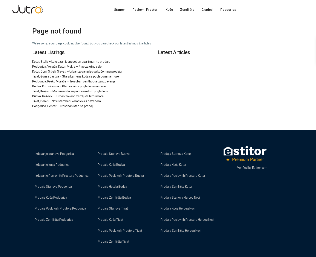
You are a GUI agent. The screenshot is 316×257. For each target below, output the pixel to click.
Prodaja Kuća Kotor (173, 164)
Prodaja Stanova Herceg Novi (180, 197)
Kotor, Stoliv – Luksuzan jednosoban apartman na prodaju (71, 61)
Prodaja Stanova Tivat (113, 208)
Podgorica (228, 10)
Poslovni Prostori (145, 10)
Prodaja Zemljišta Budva (114, 197)
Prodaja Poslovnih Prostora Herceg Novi (187, 219)
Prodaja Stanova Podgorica (53, 186)
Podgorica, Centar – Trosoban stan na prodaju (63, 106)
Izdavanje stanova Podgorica (54, 153)
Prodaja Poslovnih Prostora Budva (121, 175)
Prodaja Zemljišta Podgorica (54, 219)
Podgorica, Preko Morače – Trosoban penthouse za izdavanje (73, 81)
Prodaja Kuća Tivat (110, 219)
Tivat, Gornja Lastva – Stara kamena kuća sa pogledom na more (75, 76)
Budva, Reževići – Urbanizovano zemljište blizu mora (68, 96)
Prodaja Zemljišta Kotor (176, 186)
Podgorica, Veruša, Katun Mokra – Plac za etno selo (67, 66)
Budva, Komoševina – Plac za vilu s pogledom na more (69, 86)
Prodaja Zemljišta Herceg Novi (181, 230)
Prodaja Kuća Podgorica (51, 197)
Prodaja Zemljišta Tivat (113, 241)
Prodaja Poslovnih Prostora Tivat (120, 230)
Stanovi (119, 10)
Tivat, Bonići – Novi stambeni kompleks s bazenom (66, 101)
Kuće (169, 10)
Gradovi (207, 10)
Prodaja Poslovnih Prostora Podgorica (60, 208)
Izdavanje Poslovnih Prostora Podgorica (62, 175)
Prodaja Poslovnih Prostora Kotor (183, 175)
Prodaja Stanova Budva (114, 153)
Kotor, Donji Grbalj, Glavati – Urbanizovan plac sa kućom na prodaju (77, 71)
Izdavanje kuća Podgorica (52, 164)
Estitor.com (259, 167)
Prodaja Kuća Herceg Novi (178, 208)
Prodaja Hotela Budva (112, 186)
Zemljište (187, 10)
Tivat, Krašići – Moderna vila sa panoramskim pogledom (70, 91)
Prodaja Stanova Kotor (176, 153)
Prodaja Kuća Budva (111, 164)
